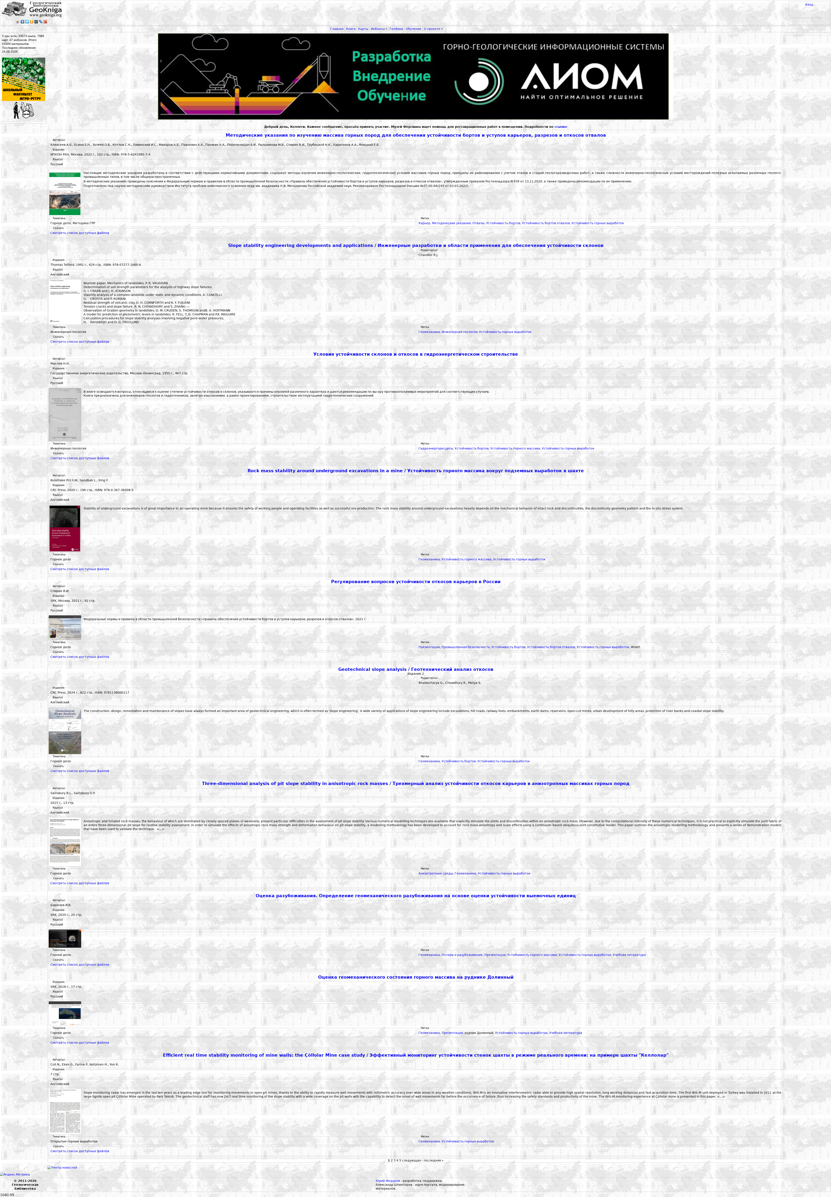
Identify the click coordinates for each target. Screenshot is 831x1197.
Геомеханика (429, 332)
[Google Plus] (45, 21)
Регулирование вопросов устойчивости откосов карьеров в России (416, 581)
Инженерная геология (459, 332)
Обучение (413, 29)
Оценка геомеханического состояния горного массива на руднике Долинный (416, 977)
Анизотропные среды (436, 873)
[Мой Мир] (36, 21)
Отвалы (478, 223)
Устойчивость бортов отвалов (546, 223)
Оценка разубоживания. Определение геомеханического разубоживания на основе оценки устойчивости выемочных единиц (416, 895)
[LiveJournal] (41, 21)
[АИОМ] (415, 76)
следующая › (412, 1160)
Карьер (424, 223)
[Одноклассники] (31, 21)
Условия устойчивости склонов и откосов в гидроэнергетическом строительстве (415, 354)
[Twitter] (27, 21)
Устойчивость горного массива (515, 448)
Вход (809, 4)
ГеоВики (396, 29)
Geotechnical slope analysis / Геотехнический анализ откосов (415, 669)
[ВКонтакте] (22, 21)
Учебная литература (629, 955)
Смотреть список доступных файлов (79, 233)
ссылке (561, 126)
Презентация (429, 647)
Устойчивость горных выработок (598, 223)
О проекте (432, 29)
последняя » (434, 1160)
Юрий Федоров (388, 1180)
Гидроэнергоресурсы (436, 448)
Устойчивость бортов (503, 223)
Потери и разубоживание (462, 955)
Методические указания (451, 223)
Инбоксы (378, 29)
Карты (363, 29)
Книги (351, 29)
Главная (336, 29)
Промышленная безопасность (465, 647)
